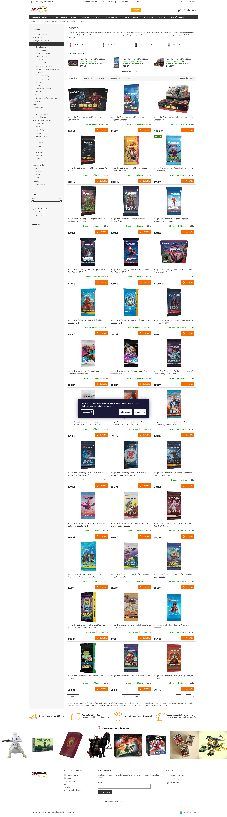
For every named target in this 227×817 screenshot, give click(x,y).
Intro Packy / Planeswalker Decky (47, 69)
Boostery (39, 44)
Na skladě (41, 208)
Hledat (136, 10)
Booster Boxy (40, 60)
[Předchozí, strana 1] (178, 696)
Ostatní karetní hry (41, 95)
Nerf (36, 168)
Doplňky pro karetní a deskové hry (45, 98)
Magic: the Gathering (42, 41)
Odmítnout (125, 412)
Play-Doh (38, 171)
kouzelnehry (174, 782)
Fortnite (38, 159)
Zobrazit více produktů (129, 71)
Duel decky (39, 72)
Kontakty (67, 787)
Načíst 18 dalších (131, 697)
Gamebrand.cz (119, 801)
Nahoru (74, 697)
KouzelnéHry (174, 779)
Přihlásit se (105, 792)
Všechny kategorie (39, 162)
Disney (38, 140)
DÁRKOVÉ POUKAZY (39, 184)
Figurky (38, 82)
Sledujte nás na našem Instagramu (115, 728)
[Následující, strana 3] (188, 696)
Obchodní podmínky (90, 2)
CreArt (37, 175)
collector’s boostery (82, 35)
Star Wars (39, 133)
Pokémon (38, 37)
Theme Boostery (42, 57)
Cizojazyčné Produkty (43, 88)
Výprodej (36, 181)
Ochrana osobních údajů (72, 790)
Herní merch (39, 152)
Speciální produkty (42, 79)
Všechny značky (38, 165)
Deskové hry (37, 101)
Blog (137, 2)
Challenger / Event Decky (44, 66)
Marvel (38, 127)
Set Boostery (41, 50)
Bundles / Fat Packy (42, 63)
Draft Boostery (41, 47)
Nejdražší (100, 78)
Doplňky (38, 85)
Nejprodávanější (114, 78)
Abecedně (128, 78)
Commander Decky (42, 76)
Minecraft (39, 155)
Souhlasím (140, 412)
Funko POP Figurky (41, 114)
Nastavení (87, 412)
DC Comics (39, 143)
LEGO (37, 178)
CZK (182, 2)
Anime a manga (41, 124)
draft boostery (185, 32)
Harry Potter (40, 130)
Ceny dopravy (108, 2)
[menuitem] (40, 17)
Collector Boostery (43, 53)
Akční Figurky (39, 108)
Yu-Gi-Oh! (38, 92)
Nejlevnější (88, 78)
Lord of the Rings (42, 136)
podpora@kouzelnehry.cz (179, 775)
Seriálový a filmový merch (44, 120)
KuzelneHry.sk (108, 801)
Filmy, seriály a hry (39, 117)
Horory (38, 149)
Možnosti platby (124, 2)
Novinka (39, 212)
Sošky (37, 111)
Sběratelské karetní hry (41, 34)
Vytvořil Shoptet (190, 812)
